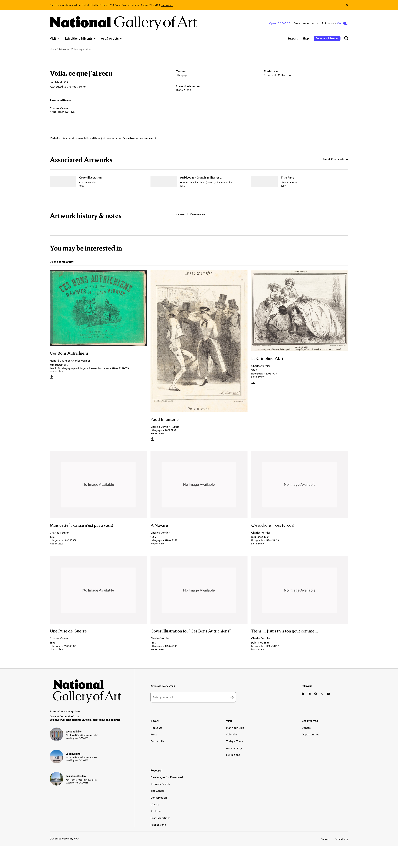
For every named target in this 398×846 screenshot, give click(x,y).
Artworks (63, 49)
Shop (306, 38)
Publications (158, 824)
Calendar (231, 734)
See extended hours (306, 23)
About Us (156, 728)
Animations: (331, 23)
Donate (306, 728)
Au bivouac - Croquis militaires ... (201, 177)
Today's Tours (234, 741)
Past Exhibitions (160, 818)
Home (53, 49)
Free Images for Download (166, 777)
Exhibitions (233, 755)
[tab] (62, 262)
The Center (157, 791)
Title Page (287, 177)
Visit (53, 38)
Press (153, 734)
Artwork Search (160, 784)
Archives (155, 811)
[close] (347, 5)
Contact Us (157, 741)
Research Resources (190, 214)
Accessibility (234, 748)
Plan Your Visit (235, 728)
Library (154, 804)
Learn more (167, 5)
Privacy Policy (341, 839)
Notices (325, 839)
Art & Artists (110, 38)
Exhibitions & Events (79, 38)
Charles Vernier (59, 108)
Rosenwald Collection (277, 75)
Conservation (158, 797)
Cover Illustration (90, 177)
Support (293, 38)
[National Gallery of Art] (86, 689)
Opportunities (310, 734)
